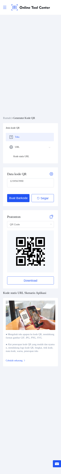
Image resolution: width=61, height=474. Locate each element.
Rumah (7, 118)
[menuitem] (30, 137)
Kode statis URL (21, 156)
